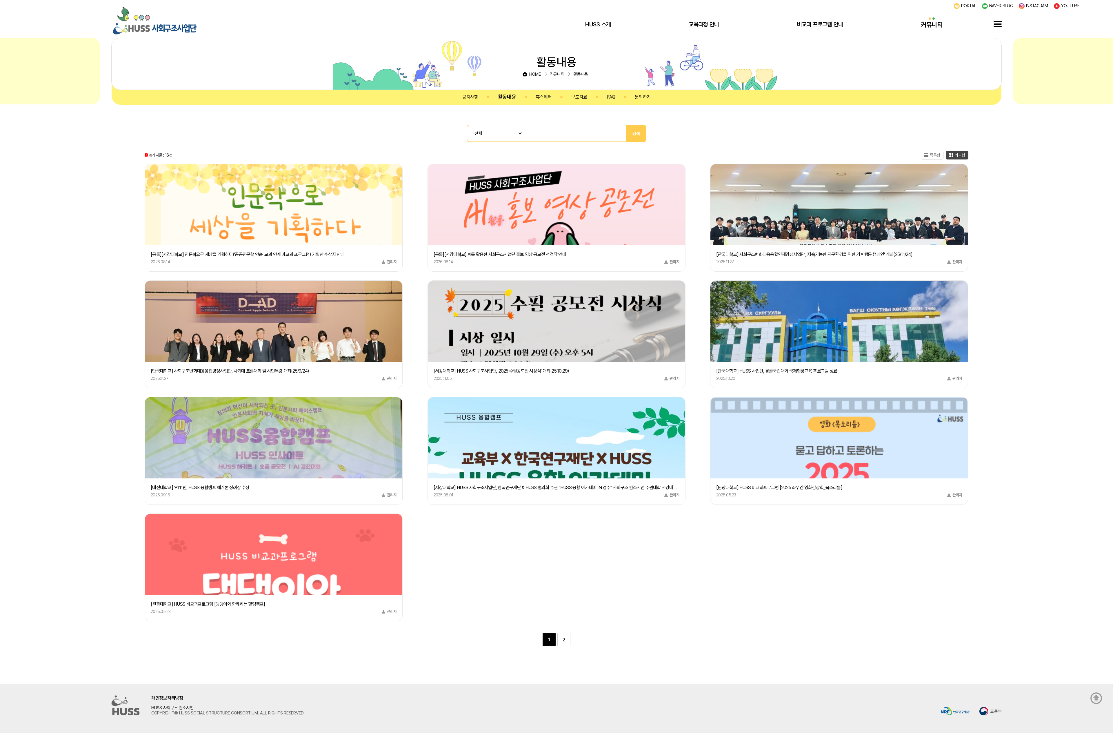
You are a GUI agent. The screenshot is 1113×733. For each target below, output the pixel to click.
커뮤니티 (932, 24)
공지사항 (470, 97)
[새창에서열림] (955, 710)
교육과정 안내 (704, 24)
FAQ (611, 97)
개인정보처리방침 (167, 698)
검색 (636, 133)
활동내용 (507, 97)
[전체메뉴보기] (998, 24)
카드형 (960, 155)
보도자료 (579, 97)
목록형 (935, 155)
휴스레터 (544, 97)
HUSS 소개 (598, 24)
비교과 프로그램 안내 (820, 24)
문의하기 (643, 97)
